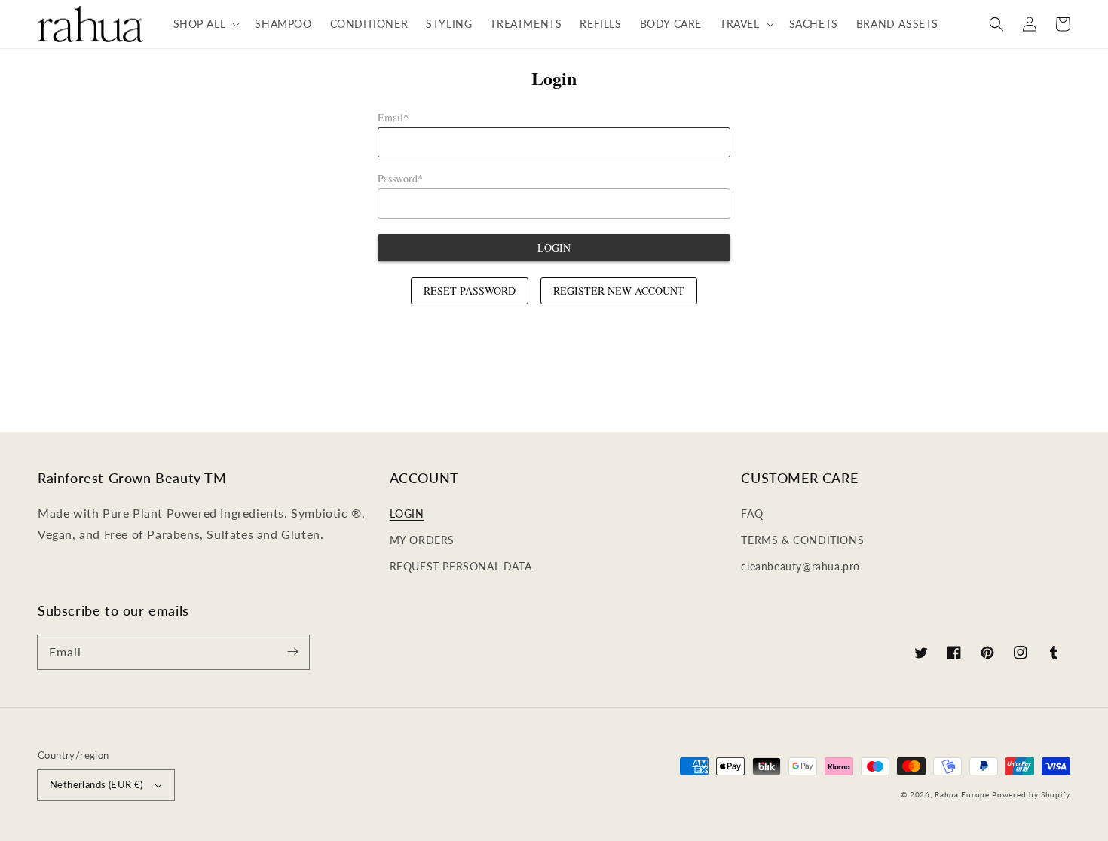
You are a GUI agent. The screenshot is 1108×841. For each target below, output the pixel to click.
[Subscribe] (292, 651)
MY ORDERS (422, 540)
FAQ (752, 513)
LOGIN (407, 513)
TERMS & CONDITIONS (802, 540)
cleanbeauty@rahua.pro (800, 566)
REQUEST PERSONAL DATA (461, 566)
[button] (205, 24)
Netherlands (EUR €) (96, 784)
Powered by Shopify (1031, 794)
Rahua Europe (962, 794)
